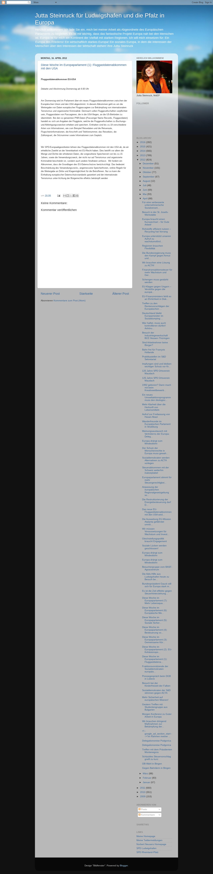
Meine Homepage (145, 836)
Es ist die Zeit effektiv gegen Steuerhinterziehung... (157, 592)
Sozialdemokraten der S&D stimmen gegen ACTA (156, 691)
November (148, 168)
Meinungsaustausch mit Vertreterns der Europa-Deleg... (156, 434)
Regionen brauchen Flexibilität (152, 247)
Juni (145, 190)
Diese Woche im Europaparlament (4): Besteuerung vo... (154, 630)
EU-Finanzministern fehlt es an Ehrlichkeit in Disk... (156, 297)
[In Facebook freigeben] (74, 195)
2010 (143, 792)
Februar (147, 778)
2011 (143, 788)
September (149, 176)
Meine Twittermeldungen (149, 840)
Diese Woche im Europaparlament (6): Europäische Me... (154, 610)
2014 (143, 151)
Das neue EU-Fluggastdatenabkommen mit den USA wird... (157, 512)
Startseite (86, 293)
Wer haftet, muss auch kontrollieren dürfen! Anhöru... (154, 326)
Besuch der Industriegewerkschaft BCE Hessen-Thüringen (156, 335)
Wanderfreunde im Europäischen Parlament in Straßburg (156, 424)
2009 (143, 796)
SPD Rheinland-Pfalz (147, 852)
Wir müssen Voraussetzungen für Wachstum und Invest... (155, 531)
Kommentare (147, 815)
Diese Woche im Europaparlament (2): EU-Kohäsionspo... (157, 649)
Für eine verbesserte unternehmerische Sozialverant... (153, 205)
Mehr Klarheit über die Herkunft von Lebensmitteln (154, 407)
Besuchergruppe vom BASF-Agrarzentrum (157, 568)
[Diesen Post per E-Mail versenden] (64, 195)
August (147, 181)
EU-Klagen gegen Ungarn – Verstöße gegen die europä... (156, 289)
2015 (143, 146)
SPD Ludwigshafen (146, 848)
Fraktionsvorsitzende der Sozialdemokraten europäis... (155, 669)
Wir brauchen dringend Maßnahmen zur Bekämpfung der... (154, 724)
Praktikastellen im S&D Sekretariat (154, 358)
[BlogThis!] (67, 195)
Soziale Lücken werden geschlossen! (154, 547)
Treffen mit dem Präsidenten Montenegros (157, 750)
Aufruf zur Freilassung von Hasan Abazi (156, 415)
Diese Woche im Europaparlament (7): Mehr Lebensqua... (154, 600)
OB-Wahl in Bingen (152, 763)
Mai (145, 194)
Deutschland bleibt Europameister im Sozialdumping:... (152, 316)
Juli (145, 185)
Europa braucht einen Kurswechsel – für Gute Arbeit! (155, 222)
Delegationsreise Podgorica (156, 740)
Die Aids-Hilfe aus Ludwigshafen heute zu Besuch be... (155, 577)
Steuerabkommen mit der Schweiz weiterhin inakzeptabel (155, 470)
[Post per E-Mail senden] (58, 195)
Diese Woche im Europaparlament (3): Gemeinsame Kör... (154, 640)
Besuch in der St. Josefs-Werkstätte (155, 213)
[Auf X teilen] (71, 195)
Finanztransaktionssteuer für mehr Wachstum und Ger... (157, 272)
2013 (143, 155)
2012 (143, 159)
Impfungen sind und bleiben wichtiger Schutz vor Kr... (156, 365)
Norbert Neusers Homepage (151, 844)
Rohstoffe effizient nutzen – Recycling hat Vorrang (156, 230)
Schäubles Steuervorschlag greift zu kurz (156, 757)
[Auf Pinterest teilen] (77, 195)
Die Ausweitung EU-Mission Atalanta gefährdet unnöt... (156, 522)
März (146, 773)
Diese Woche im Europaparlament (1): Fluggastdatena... (154, 659)
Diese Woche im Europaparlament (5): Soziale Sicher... (154, 620)
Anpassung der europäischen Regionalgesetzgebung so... (155, 491)
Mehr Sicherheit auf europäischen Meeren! (155, 698)
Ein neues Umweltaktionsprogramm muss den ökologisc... (156, 397)
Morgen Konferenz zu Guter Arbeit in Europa (157, 715)
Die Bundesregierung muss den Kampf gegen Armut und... (156, 256)
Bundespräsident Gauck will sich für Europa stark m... (156, 585)
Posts (143, 809)
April (145, 198)
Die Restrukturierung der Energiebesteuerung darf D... (156, 502)
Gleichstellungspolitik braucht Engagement (154, 540)
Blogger (124, 865)
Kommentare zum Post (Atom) (70, 300)
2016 (143, 142)
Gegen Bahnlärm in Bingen (156, 768)
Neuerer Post (50, 293)
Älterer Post (120, 293)
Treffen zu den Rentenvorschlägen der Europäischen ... (155, 306)
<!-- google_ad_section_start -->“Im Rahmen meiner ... (157, 733)
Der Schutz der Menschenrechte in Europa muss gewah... (155, 451)
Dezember (148, 163)
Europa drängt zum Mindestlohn (152, 442)
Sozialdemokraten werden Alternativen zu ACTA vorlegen (156, 460)
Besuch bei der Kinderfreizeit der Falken (156, 684)
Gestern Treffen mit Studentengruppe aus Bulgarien (154, 707)
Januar (147, 782)
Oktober (147, 172)
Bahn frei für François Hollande (153, 351)
